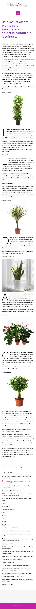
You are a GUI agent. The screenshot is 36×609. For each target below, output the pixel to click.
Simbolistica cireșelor (7, 543)
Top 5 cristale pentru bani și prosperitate (12, 559)
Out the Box (20, 605)
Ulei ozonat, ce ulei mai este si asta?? (11, 490)
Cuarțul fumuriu (6, 525)
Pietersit (4, 515)
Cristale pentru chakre (8, 509)
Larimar (4, 518)
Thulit (3, 512)
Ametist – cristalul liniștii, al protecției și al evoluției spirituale (17, 556)
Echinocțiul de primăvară (8, 562)
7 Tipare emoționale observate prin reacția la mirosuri (15, 565)
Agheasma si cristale (7, 584)
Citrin (3, 503)
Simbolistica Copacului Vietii (9, 528)
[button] (18, 13)
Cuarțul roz (4, 521)
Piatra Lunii (5, 506)
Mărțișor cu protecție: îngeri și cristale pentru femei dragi (16, 573)
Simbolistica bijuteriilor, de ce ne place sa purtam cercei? (16, 531)
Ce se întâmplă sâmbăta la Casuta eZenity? (13, 576)
